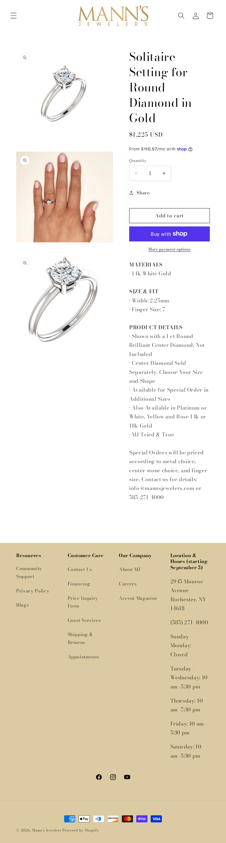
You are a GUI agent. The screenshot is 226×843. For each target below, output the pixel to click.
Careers (128, 583)
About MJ (129, 569)
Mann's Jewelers (46, 830)
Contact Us (80, 569)
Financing (79, 583)
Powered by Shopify (80, 830)
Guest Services (84, 620)
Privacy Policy (32, 590)
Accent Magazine (138, 598)
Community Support (29, 572)
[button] (13, 16)
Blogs (22, 605)
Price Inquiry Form (83, 602)
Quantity (138, 161)
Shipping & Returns (80, 638)
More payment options (169, 249)
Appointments (83, 656)
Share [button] (143, 192)
